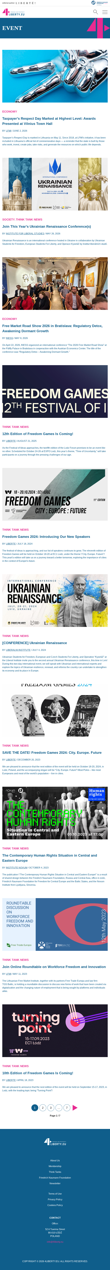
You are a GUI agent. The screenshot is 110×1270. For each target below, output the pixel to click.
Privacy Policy (55, 1199)
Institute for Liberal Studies (25, 233)
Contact (55, 1218)
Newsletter (55, 1183)
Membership (55, 1166)
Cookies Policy (55, 1205)
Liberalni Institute (18, 650)
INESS (9, 338)
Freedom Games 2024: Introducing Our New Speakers (46, 537)
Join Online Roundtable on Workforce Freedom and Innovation (54, 967)
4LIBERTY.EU (52, 1261)
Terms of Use (55, 1194)
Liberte (11, 441)
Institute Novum (16, 867)
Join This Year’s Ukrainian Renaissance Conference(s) (46, 226)
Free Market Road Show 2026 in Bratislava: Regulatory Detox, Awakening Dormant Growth (52, 328)
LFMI (8, 131)
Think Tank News (29, 219)
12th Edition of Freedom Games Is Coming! (37, 434)
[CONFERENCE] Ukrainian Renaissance (34, 643)
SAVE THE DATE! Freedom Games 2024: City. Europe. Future (52, 752)
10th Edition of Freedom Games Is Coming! (37, 1073)
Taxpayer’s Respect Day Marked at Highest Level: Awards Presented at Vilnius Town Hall (49, 121)
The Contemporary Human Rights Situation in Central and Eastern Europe (49, 857)
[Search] (96, 12)
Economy (9, 111)
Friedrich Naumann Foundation (55, 1177)
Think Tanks (55, 1172)
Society (8, 219)
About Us (55, 1160)
